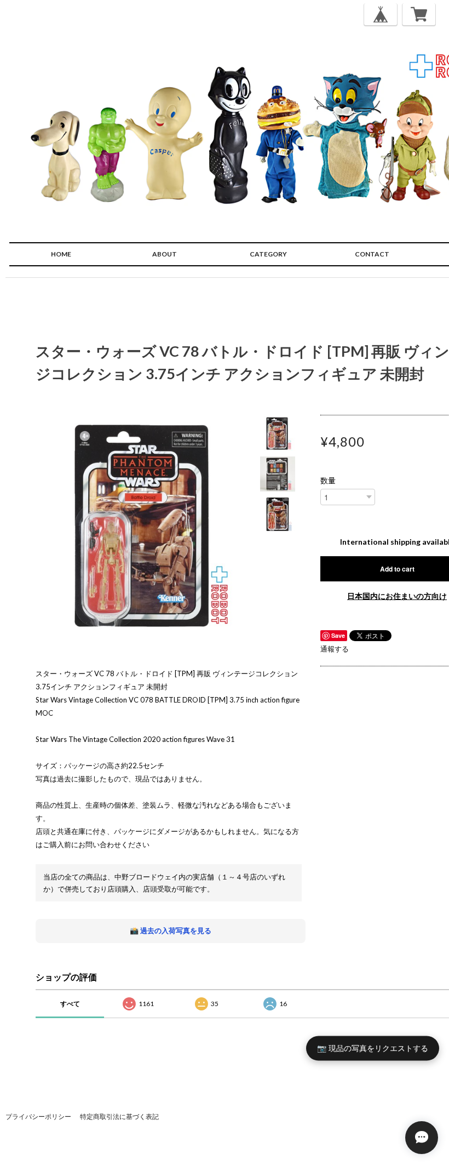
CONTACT (372, 254)
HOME (61, 254)
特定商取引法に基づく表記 (119, 1116)
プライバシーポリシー (38, 1116)
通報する (334, 648)
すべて (70, 1004)
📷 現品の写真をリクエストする (372, 1048)
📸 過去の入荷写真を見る (170, 930)
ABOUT (164, 254)
